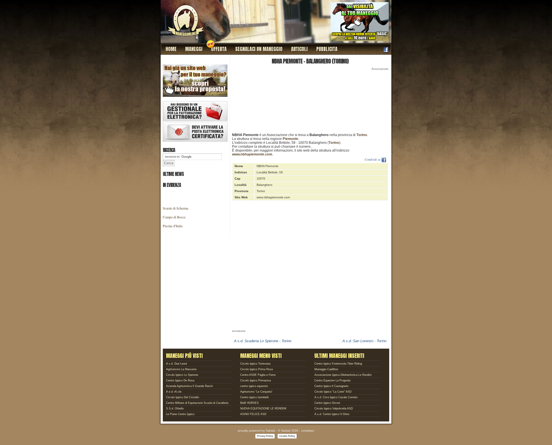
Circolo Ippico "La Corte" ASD (332, 391)
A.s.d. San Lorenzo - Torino (364, 341)
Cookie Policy (287, 435)
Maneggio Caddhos (326, 369)
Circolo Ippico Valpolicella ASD (333, 408)
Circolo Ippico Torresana (255, 363)
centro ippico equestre (254, 386)
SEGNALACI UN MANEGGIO (258, 49)
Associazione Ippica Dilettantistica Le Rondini (343, 374)
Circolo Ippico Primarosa (255, 380)
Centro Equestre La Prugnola (332, 380)
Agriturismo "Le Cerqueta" (256, 391)
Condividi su (373, 159)
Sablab (270, 430)
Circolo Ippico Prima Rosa (256, 369)
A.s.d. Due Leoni (176, 363)
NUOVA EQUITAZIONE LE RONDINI (263, 408)
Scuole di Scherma (175, 208)
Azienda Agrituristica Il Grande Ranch (189, 386)
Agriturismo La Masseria (181, 369)
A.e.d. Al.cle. (174, 391)
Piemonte (290, 139)
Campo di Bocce (174, 217)
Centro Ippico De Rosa (180, 380)
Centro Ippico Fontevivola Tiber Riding (338, 363)
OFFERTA (219, 49)
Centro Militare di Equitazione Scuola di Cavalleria (197, 402)
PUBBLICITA (326, 49)
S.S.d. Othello (175, 408)
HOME (171, 49)
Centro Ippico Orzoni (327, 402)
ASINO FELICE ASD (253, 414)
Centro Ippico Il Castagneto (331, 386)
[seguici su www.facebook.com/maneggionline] (386, 51)
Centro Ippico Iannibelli (254, 397)
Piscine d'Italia (172, 226)
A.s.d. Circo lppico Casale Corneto (336, 397)
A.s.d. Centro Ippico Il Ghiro (331, 414)
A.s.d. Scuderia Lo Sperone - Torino (262, 341)
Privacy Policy (265, 435)
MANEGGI (193, 49)
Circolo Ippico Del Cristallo (182, 397)
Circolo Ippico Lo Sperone (182, 374)
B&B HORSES (249, 402)
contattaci (307, 430)
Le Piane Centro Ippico (180, 414)
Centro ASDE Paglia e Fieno (258, 374)
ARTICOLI (299, 49)
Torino (361, 135)
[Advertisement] (310, 103)
